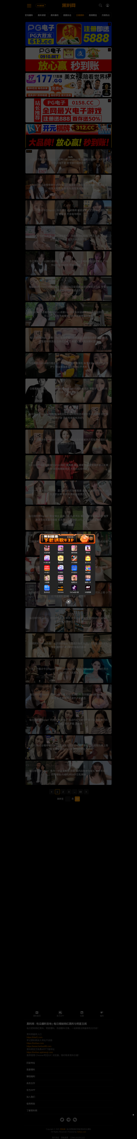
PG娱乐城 (47, 562)
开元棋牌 (74, 562)
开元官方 (74, 572)
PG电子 (47, 572)
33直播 (47, 582)
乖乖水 (88, 553)
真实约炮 (61, 553)
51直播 (60, 582)
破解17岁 (88, 582)
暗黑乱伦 (74, 582)
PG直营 (87, 572)
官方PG (60, 562)
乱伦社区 (47, 592)
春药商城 (74, 553)
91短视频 (88, 592)
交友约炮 (47, 553)
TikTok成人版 (74, 592)
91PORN (61, 592)
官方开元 (88, 562)
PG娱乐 (60, 572)
